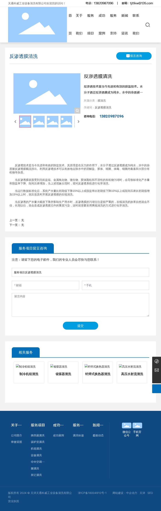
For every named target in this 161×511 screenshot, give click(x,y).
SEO (150, 492)
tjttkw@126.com (141, 3)
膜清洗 (102, 100)
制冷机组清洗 (28, 374)
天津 (142, 492)
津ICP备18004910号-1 (92, 492)
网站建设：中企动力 (125, 492)
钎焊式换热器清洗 (97, 374)
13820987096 (103, 3)
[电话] (156, 361)
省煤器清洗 (63, 374)
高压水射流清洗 (132, 374)
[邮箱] (156, 370)
